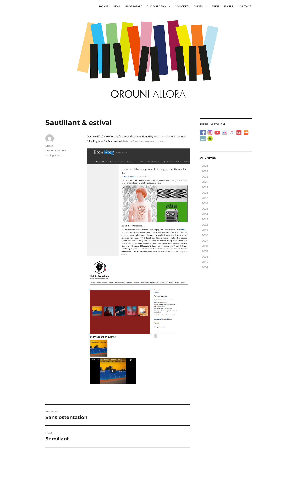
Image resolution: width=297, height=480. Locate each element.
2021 (205, 176)
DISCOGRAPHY (156, 6)
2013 (205, 219)
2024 (205, 165)
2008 (205, 245)
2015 (205, 208)
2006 (205, 256)
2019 (205, 187)
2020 (205, 181)
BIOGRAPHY (133, 6)
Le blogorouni (53, 155)
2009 (205, 240)
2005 (205, 262)
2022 (205, 171)
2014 (205, 213)
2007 (205, 251)
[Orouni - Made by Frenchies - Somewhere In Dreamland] (138, 323)
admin (49, 145)
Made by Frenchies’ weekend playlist (142, 141)
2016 (205, 203)
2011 (205, 229)
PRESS (215, 6)
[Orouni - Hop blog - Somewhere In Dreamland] (138, 202)
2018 (205, 192)
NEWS (116, 6)
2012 (205, 224)
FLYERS (228, 6)
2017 (205, 197)
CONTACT (245, 6)
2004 (205, 267)
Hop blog (159, 136)
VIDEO (198, 6)
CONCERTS (182, 6)
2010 (205, 235)
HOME (103, 6)
